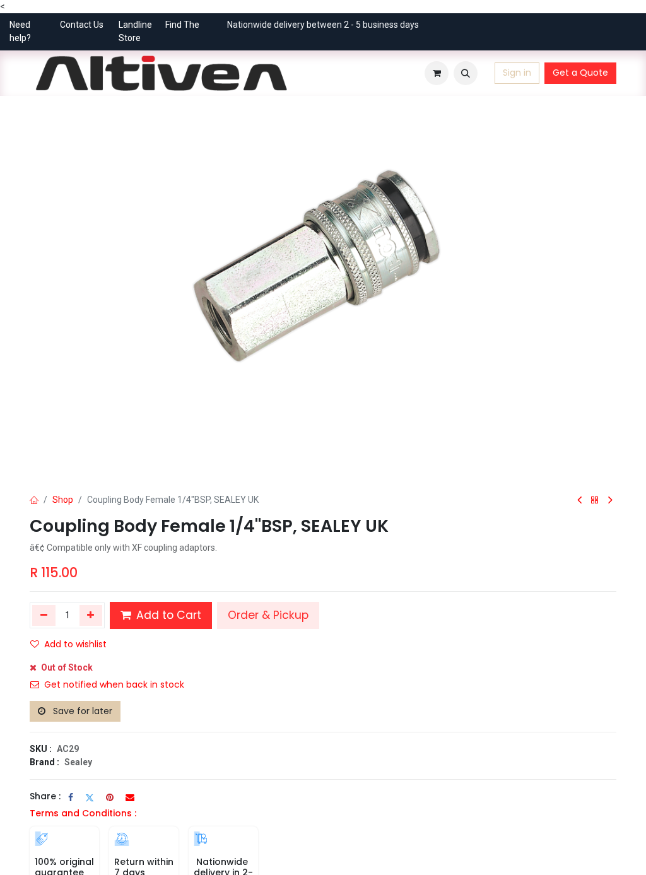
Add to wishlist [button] (75, 644)
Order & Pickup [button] (268, 615)
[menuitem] (310, 73)
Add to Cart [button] (167, 615)
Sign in (517, 72)
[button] (466, 73)
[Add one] (91, 615)
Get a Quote (580, 72)
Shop (62, 500)
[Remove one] (44, 615)
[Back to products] (594, 500)
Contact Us (81, 25)
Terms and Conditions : (83, 813)
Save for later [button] (81, 711)
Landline (135, 25)
